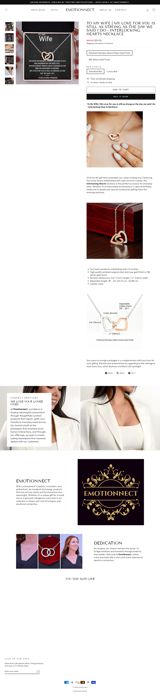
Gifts (55, 10)
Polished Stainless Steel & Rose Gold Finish (109, 53)
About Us (106, 10)
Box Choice (94, 67)
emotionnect (80, 10)
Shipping (90, 43)
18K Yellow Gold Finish (99, 59)
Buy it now (121, 97)
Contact (121, 10)
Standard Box (95, 71)
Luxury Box (112, 71)
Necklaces (38, 10)
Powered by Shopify (80, 691)
